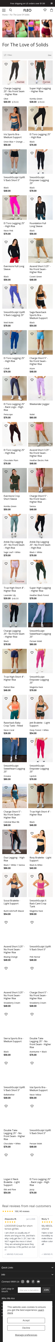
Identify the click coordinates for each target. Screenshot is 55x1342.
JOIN (46, 1290)
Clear (49, 55)
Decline (26, 1327)
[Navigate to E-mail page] (38, 1282)
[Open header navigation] (4, 10)
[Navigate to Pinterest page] (28, 1282)
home (5, 15)
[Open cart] (51, 10)
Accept (26, 1320)
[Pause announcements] (52, 3)
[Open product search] (10, 10)
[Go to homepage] (27, 10)
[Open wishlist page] (45, 10)
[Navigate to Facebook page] (33, 1282)
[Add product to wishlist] (6, 64)
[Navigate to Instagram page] (23, 1282)
